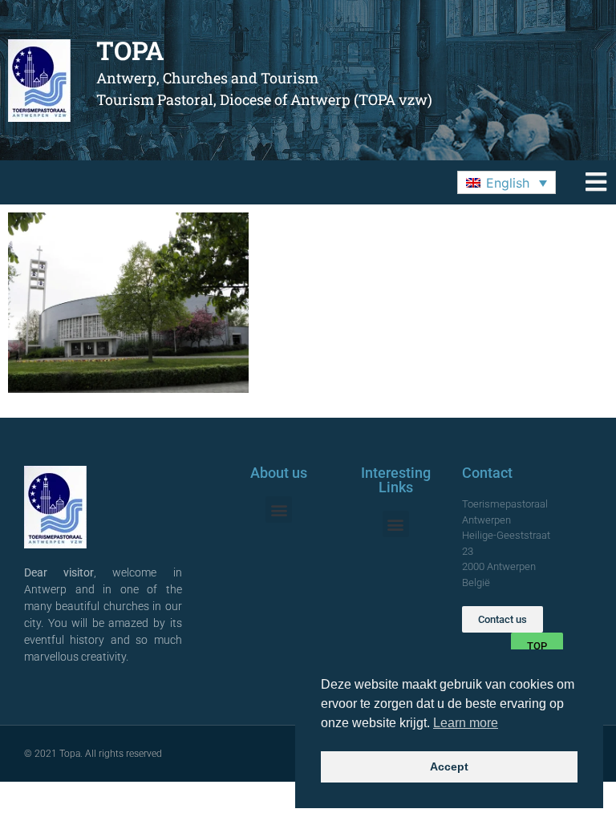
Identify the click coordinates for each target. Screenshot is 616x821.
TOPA (130, 50)
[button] (506, 183)
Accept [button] (449, 766)
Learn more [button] (465, 723)
